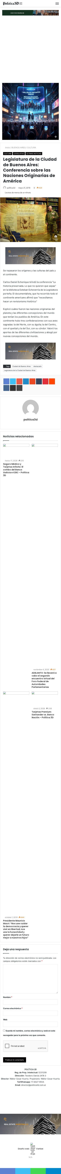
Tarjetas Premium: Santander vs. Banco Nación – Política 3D (43, 714)
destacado (37, 366)
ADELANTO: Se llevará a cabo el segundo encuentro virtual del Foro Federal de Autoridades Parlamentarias (44, 680)
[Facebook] (25, 1163)
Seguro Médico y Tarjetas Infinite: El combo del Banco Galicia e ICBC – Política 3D (16, 470)
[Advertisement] (30, 49)
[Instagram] (36, 1163)
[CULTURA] (12, 3)
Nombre (7, 997)
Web (5, 1019)
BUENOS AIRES (18, 147)
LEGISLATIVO (19, 154)
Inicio (7, 147)
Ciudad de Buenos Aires (21, 366)
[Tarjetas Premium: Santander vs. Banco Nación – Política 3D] (45, 699)
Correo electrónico (13, 1008)
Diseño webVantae (30, 1148)
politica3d (11, 188)
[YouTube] (32, 1163)
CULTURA (31, 147)
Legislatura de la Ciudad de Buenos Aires (19, 370)
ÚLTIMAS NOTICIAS (33, 154)
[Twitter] (28, 1163)
